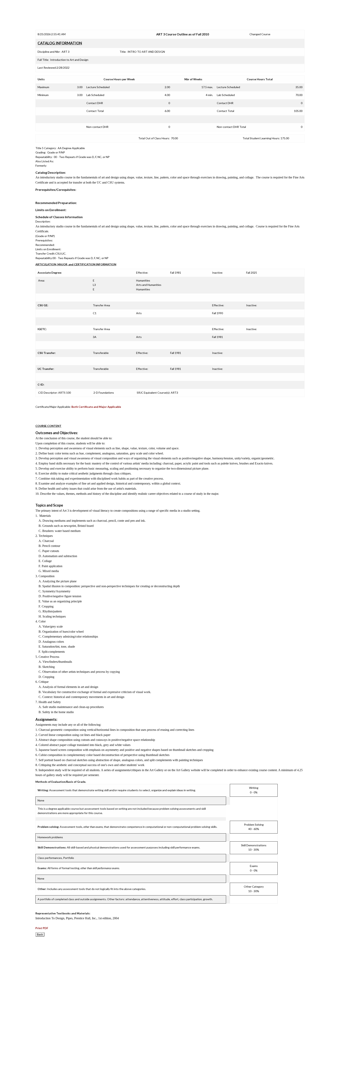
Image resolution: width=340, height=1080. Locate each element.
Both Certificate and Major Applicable (96, 406)
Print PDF (41, 928)
